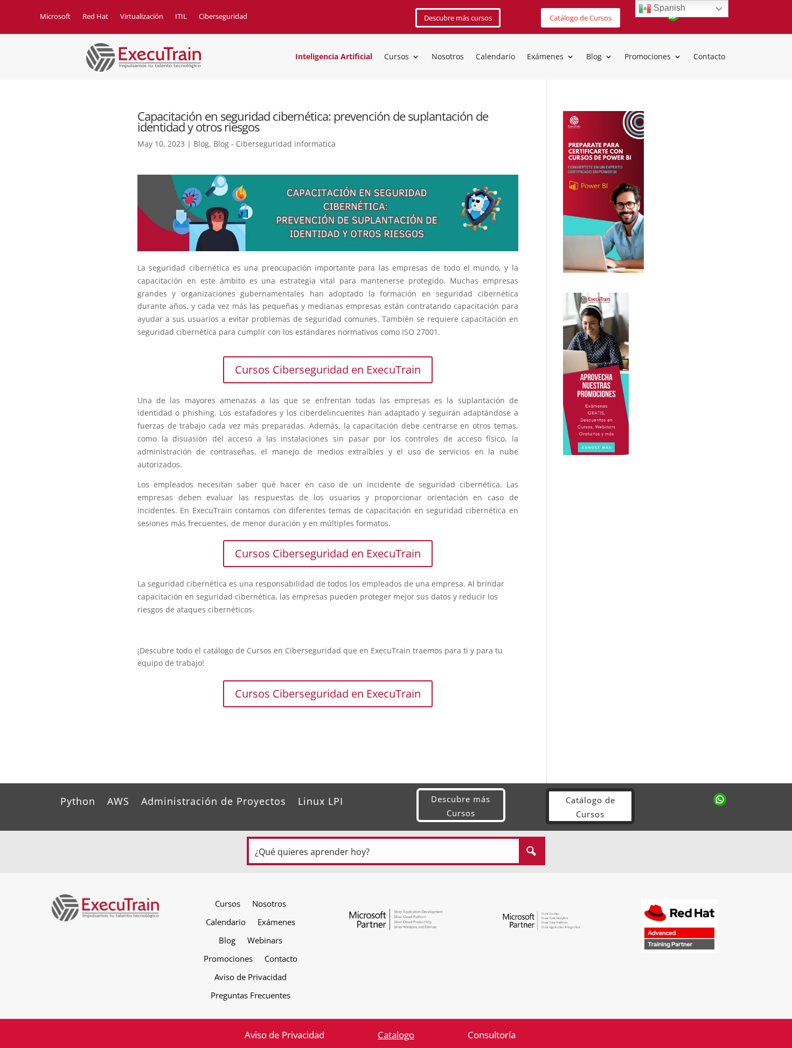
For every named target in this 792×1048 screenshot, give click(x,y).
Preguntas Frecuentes (250, 995)
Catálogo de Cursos (581, 18)
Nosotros (448, 57)
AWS (118, 800)
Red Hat (95, 16)
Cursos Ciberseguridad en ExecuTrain (328, 369)
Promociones (647, 57)
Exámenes (545, 57)
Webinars (264, 940)
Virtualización (141, 16)
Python (77, 800)
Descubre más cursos (458, 18)
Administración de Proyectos (213, 800)
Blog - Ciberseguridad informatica (274, 144)
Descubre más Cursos (460, 806)
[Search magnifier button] (531, 851)
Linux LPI (320, 800)
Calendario (495, 57)
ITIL (181, 16)
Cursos (396, 57)
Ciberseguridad (223, 16)
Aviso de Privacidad (250, 976)
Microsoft (55, 16)
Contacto (709, 57)
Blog (594, 57)
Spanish (668, 7)
